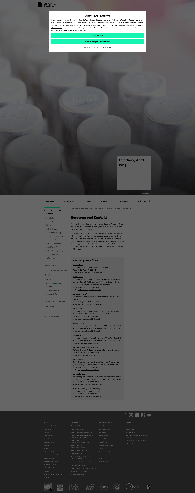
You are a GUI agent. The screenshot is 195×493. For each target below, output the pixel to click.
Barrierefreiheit (106, 47)
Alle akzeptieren (97, 35)
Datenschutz (96, 47)
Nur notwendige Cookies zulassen (97, 42)
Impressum (87, 47)
